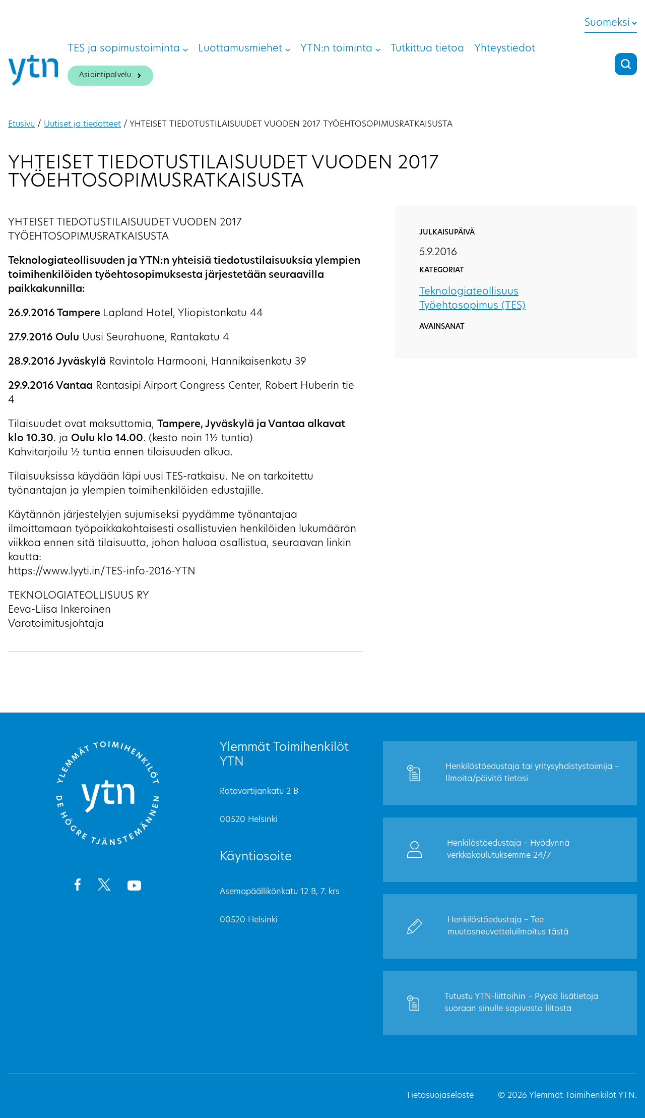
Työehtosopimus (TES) (472, 306)
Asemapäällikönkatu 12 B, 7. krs (280, 892)
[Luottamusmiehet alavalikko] (288, 49)
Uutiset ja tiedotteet (82, 125)
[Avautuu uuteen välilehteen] (77, 886)
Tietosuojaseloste (440, 1096)
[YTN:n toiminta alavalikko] (378, 49)
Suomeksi (607, 23)
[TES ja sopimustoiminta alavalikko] (185, 49)
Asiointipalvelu (105, 75)
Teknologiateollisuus (469, 292)
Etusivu (21, 125)
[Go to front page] (108, 844)
